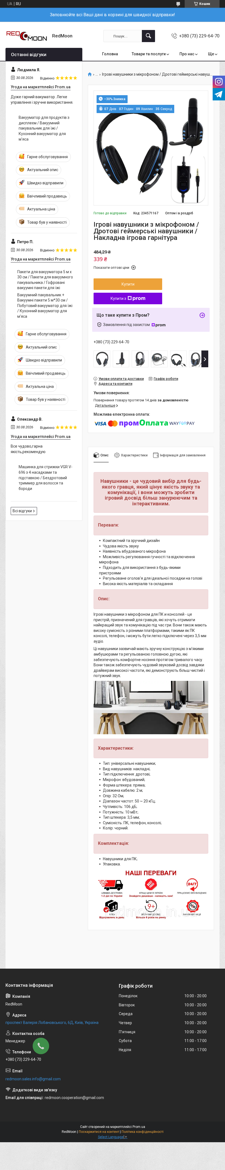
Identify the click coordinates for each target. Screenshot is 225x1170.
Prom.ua (139, 1127)
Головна (110, 54)
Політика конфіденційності (143, 1132)
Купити (128, 284)
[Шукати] (148, 36)
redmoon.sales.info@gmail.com (33, 1079)
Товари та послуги (149, 54)
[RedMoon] (26, 36)
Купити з (118, 298)
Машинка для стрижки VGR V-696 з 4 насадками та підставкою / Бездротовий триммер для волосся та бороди (45, 478)
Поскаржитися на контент (99, 1132)
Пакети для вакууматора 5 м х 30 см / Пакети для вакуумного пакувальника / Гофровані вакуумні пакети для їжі (45, 280)
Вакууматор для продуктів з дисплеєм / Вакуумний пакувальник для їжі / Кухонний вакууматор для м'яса (44, 128)
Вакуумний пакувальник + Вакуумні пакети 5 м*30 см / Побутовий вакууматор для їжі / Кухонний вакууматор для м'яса (44, 306)
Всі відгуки (22, 511)
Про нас (186, 54)
